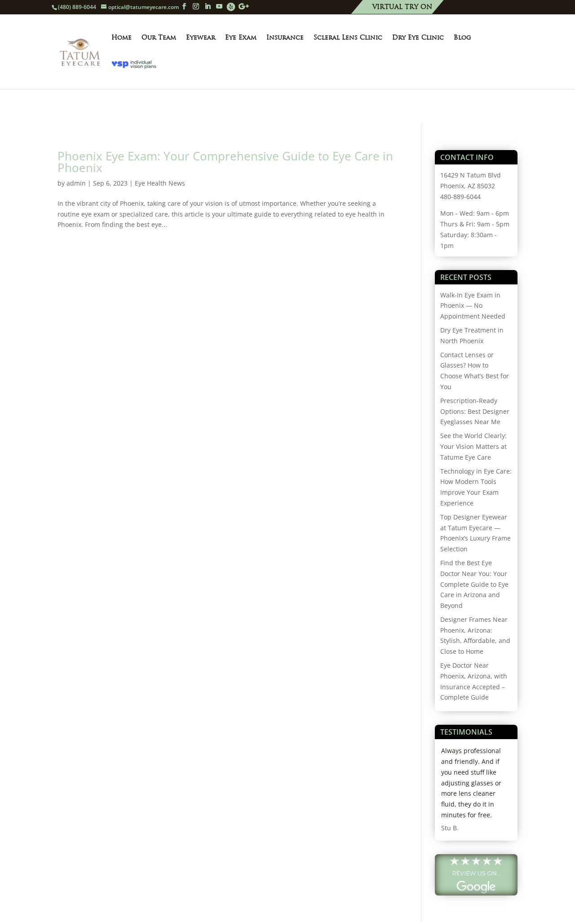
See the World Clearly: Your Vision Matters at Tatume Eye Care (473, 446)
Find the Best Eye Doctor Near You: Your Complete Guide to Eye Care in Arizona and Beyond (474, 584)
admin (76, 183)
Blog (462, 37)
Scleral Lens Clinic (348, 37)
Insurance (285, 37)
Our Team (159, 37)
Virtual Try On (402, 7)
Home (121, 37)
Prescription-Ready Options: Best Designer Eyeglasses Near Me (474, 411)
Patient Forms (484, 7)
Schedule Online (311, 7)
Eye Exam (241, 37)
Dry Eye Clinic (418, 37)
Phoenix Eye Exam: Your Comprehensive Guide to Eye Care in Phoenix (225, 162)
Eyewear (200, 37)
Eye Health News (160, 183)
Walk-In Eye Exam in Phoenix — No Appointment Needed (472, 306)
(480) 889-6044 (77, 7)
